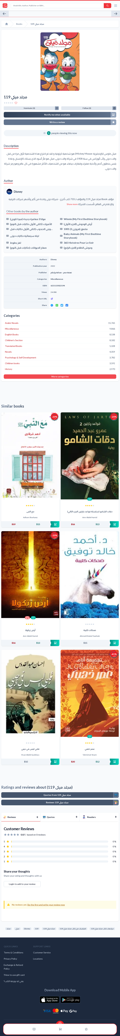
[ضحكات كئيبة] (90, 574)
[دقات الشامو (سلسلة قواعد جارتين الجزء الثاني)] (90, 455)
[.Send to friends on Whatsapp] (57, 305)
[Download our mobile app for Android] (70, 999)
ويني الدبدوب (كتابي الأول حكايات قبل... (31, 228)
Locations (38, 958)
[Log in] (86, 1029)
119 (36, 928)
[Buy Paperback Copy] (30, 524)
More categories (60, 376)
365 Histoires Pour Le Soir (79, 242)
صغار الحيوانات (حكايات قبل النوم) (28, 247)
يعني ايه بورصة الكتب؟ (14, 981)
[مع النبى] (30, 455)
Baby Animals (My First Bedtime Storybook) (82, 235)
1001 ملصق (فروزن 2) (76, 228)
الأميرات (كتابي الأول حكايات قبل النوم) (31, 223)
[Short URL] (82, 298)
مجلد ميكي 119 (49, 928)
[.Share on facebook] (67, 305)
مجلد (8, 928)
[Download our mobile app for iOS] (50, 999)
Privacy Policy (10, 958)
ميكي (17, 928)
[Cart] (60, 1029)
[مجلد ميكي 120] (4, 14)
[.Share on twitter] (62, 305)
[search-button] (107, 5)
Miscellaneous (57, 279)
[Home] (6, 24)
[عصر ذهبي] (90, 693)
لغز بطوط (15, 242)
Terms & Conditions (13, 952)
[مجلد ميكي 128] (115, 14)
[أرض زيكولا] (30, 574)
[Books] (34, 1029)
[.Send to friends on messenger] (52, 305)
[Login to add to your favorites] (16, 102)
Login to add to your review (22, 884)
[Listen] (27, 617)
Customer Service (42, 952)
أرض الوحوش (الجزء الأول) (78, 223)
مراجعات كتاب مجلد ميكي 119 (102, 928)
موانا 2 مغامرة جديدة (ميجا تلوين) (28, 218)
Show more (72, 204)
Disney (18, 191)
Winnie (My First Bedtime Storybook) (85, 218)
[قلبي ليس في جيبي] (30, 693)
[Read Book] (89, 499)
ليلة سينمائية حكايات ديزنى (24, 235)
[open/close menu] (116, 5)
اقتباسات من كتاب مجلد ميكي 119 (73, 928)
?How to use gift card (14, 975)
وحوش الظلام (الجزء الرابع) (78, 247)
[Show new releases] (60, 1022)
